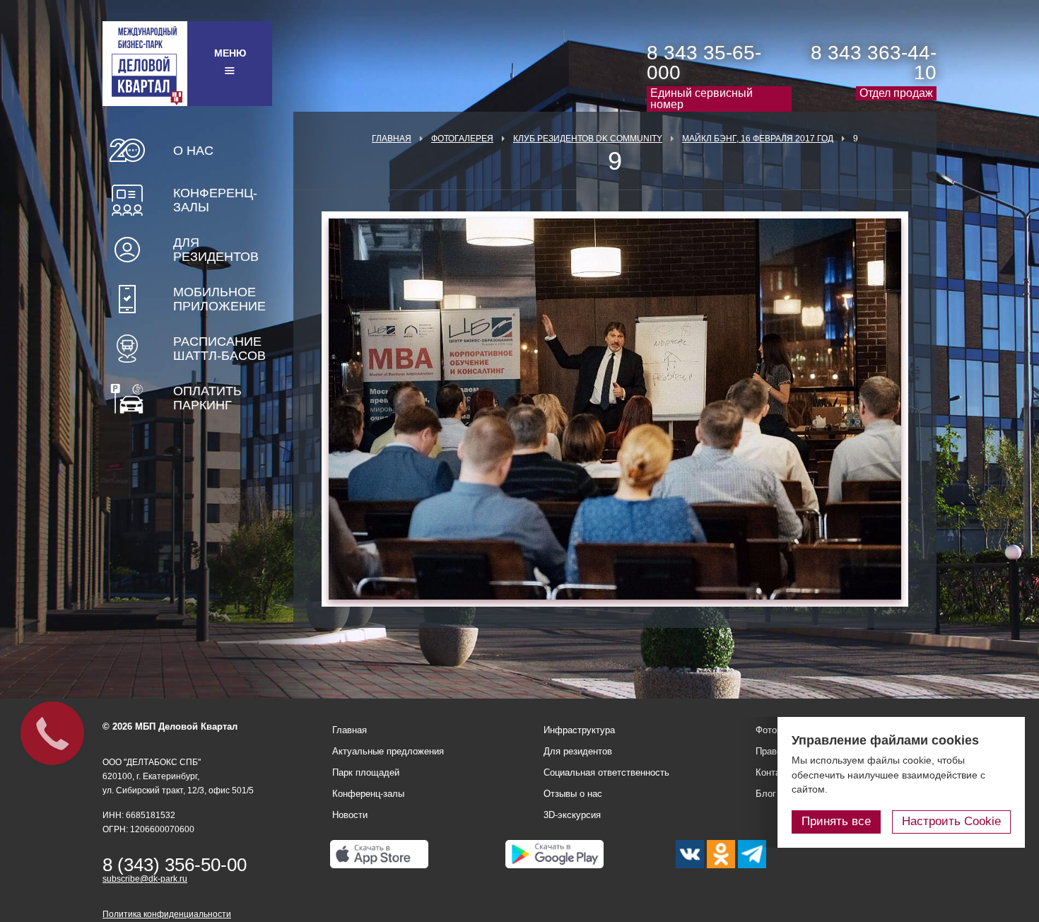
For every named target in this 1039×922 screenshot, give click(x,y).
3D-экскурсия (572, 815)
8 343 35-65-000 (704, 62)
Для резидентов (216, 249)
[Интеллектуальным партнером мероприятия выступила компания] (615, 409)
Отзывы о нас (573, 793)
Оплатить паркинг (207, 398)
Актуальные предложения (388, 751)
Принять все (836, 821)
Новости (350, 815)
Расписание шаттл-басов (219, 348)
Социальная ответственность (606, 772)
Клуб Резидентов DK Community (587, 139)
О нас (193, 151)
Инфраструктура (579, 730)
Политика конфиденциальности (166, 914)
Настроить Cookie (951, 821)
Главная (391, 139)
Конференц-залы (215, 200)
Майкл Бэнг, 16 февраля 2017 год (757, 139)
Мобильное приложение (219, 299)
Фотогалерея (462, 139)
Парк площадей (365, 772)
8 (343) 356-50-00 (174, 865)
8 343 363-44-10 (874, 62)
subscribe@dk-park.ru (144, 879)
